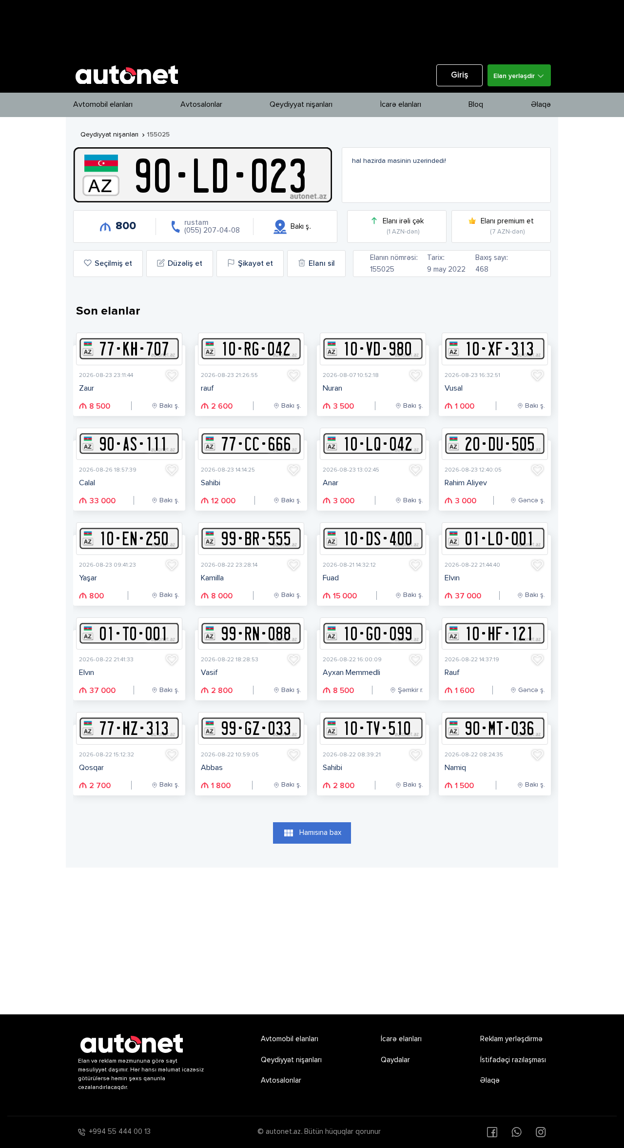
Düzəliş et (185, 264)
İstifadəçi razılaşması (513, 1060)
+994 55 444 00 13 (120, 1131)
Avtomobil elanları (103, 105)
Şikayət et (255, 264)
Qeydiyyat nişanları (301, 105)
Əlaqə (541, 105)
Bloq (475, 105)
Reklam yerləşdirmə (511, 1039)
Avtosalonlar (201, 105)
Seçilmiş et (113, 264)
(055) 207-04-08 (212, 230)
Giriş (459, 75)
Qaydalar (395, 1060)
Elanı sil (322, 264)
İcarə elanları (400, 105)
